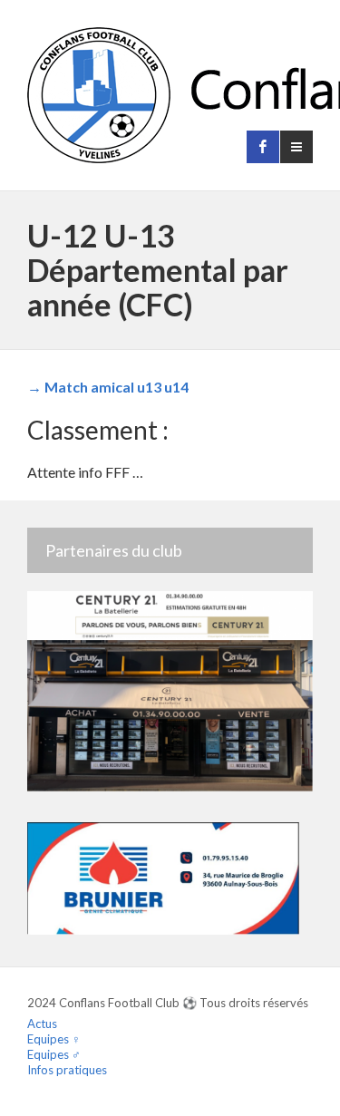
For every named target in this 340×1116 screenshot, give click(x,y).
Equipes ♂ (54, 1054)
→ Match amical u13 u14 (108, 386)
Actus (42, 1023)
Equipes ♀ (54, 1039)
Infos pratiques (67, 1070)
